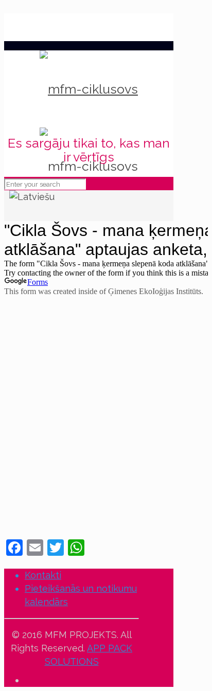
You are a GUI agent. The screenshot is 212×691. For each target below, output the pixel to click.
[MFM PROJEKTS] (89, 89)
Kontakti (43, 575)
